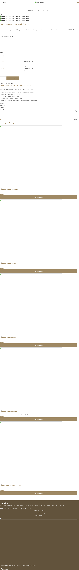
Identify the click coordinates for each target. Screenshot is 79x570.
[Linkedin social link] (74, 52)
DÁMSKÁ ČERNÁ (9, 190)
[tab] (1, 83)
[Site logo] (39, 2)
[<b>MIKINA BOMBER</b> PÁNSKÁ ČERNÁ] (38, 304)
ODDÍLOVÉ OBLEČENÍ (6, 415)
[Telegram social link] (76, 52)
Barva (2, 68)
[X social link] (70, 52)
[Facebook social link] (68, 52)
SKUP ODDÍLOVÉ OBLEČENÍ (40, 10)
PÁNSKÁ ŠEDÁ (8, 412)
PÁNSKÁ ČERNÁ (9, 338)
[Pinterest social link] (72, 52)
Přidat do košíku (12, 78)
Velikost (3, 61)
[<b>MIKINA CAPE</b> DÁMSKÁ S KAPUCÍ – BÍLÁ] (38, 452)
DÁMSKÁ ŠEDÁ (8, 264)
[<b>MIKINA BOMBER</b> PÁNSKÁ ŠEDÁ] (38, 378)
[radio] (49, 66)
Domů (30, 10)
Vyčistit (25, 71)
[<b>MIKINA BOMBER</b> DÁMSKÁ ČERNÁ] (38, 156)
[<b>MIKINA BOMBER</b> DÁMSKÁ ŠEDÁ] (38, 230)
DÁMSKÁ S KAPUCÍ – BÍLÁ (10, 486)
